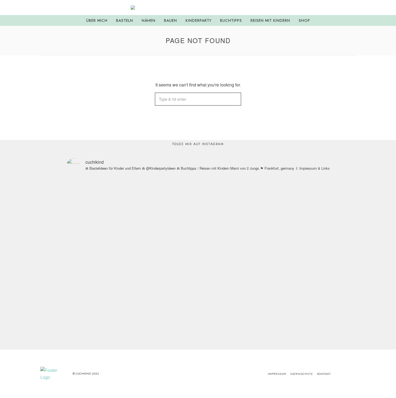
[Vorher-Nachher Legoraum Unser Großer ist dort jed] (272, 220)
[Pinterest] (346, 7)
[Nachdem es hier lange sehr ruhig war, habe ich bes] (322, 262)
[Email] (353, 7)
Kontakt (324, 374)
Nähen (148, 20)
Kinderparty (198, 20)
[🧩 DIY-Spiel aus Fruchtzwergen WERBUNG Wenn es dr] (123, 241)
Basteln (124, 20)
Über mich (96, 20)
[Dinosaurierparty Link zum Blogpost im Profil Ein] (74, 244)
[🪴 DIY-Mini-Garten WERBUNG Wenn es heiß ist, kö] (173, 244)
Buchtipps (231, 20)
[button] (234, 99)
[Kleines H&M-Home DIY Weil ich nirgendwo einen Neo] (223, 223)
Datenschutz (301, 374)
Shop (304, 20)
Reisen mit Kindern (270, 20)
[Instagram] (339, 7)
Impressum (277, 374)
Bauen (170, 20)
